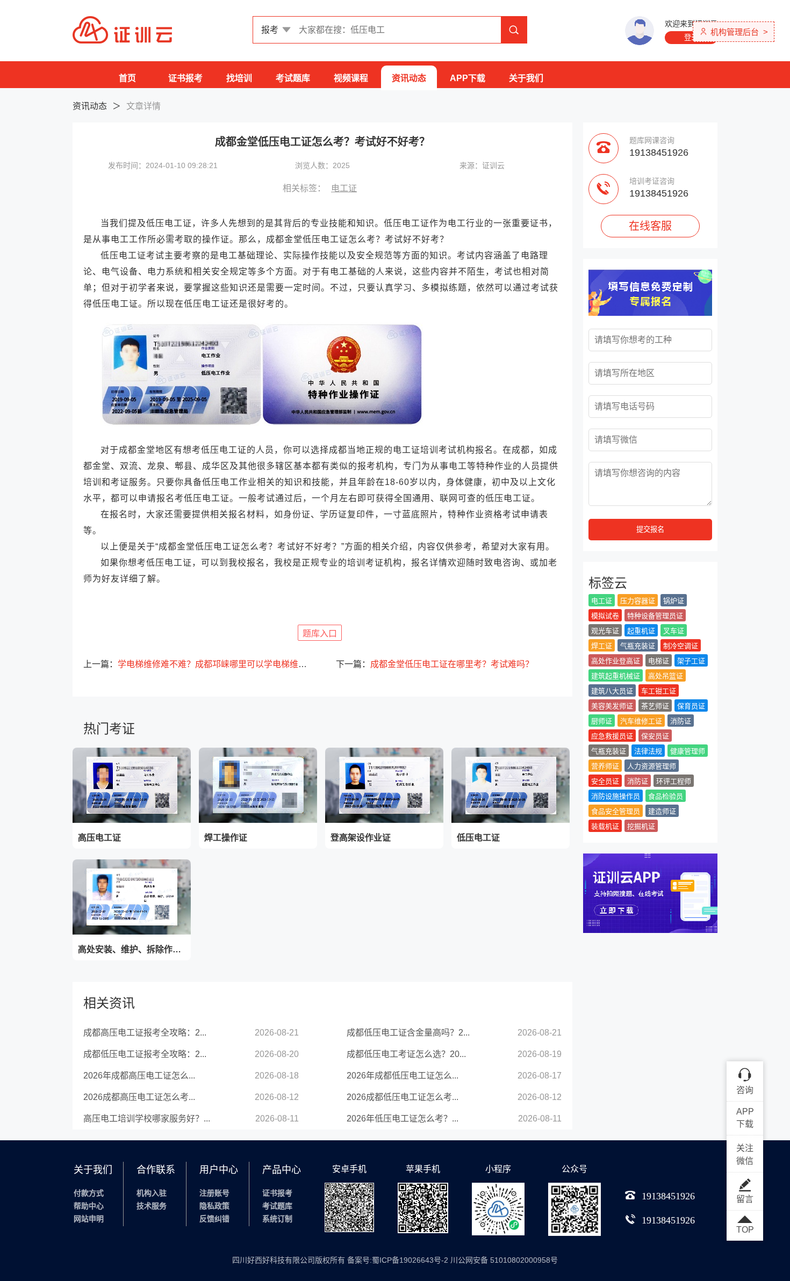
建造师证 (662, 811)
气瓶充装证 (637, 646)
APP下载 (467, 78)
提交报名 (650, 529)
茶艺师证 (655, 706)
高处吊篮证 (665, 676)
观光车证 (605, 631)
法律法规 (648, 751)
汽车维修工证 (641, 721)
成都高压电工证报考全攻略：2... (144, 1032)
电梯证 (658, 661)
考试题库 (293, 78)
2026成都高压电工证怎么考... (139, 1097)
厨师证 (601, 721)
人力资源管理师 (651, 766)
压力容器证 (637, 601)
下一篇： (435, 664)
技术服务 (152, 1206)
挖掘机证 (641, 826)
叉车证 (673, 631)
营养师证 (605, 766)
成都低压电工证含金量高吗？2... (408, 1032)
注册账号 (214, 1193)
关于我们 (526, 78)
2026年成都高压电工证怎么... (139, 1075)
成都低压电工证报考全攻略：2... (144, 1054)
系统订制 (277, 1218)
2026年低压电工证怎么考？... (402, 1118)
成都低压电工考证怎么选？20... (406, 1054)
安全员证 (605, 781)
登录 (691, 37)
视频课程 (351, 78)
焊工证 (601, 646)
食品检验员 (665, 796)
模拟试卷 (605, 616)
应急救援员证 (612, 736)
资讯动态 (409, 78)
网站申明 (89, 1218)
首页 (127, 78)
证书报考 (185, 78)
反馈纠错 (214, 1218)
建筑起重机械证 (615, 676)
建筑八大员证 (612, 691)
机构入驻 (152, 1193)
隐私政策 (214, 1206)
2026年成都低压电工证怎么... (402, 1075)
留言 (744, 1199)
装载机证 (605, 826)
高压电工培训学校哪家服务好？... (146, 1118)
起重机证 (641, 631)
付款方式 (89, 1193)
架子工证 (691, 661)
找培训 (239, 78)
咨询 (744, 1090)
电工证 (344, 188)
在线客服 (650, 226)
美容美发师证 (612, 706)
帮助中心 (89, 1206)
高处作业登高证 (615, 661)
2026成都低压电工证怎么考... (402, 1097)
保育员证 (691, 706)
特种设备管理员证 (655, 616)
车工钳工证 (658, 691)
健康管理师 (687, 751)
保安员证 (655, 736)
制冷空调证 (680, 646)
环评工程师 (673, 781)
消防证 (680, 721)
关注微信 (744, 1155)
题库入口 (320, 633)
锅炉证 (673, 601)
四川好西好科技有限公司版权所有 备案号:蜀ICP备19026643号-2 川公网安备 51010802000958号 (395, 1260)
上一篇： (196, 664)
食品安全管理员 (615, 811)
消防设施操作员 (615, 796)
